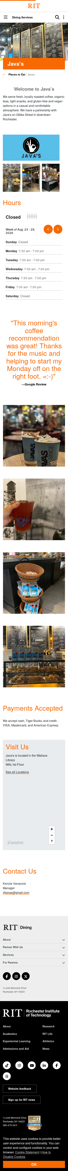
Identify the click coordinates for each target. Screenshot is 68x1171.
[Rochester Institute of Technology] (34, 6)
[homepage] (5, 74)
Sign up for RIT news (21, 1100)
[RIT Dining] (18, 927)
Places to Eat (16, 74)
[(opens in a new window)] (7, 976)
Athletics (48, 1041)
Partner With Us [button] (13, 947)
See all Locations (17, 772)
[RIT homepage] (31, 1013)
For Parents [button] (10, 962)
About (7, 1026)
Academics (10, 1034)
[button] (5, 17)
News (45, 1048)
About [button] (7, 939)
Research (48, 1026)
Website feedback (19, 1088)
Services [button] (8, 955)
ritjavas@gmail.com (16, 892)
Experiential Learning (16, 1041)
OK (34, 1164)
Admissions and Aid (16, 1048)
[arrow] (48, 229)
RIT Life (47, 1034)
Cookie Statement (27, 1152)
